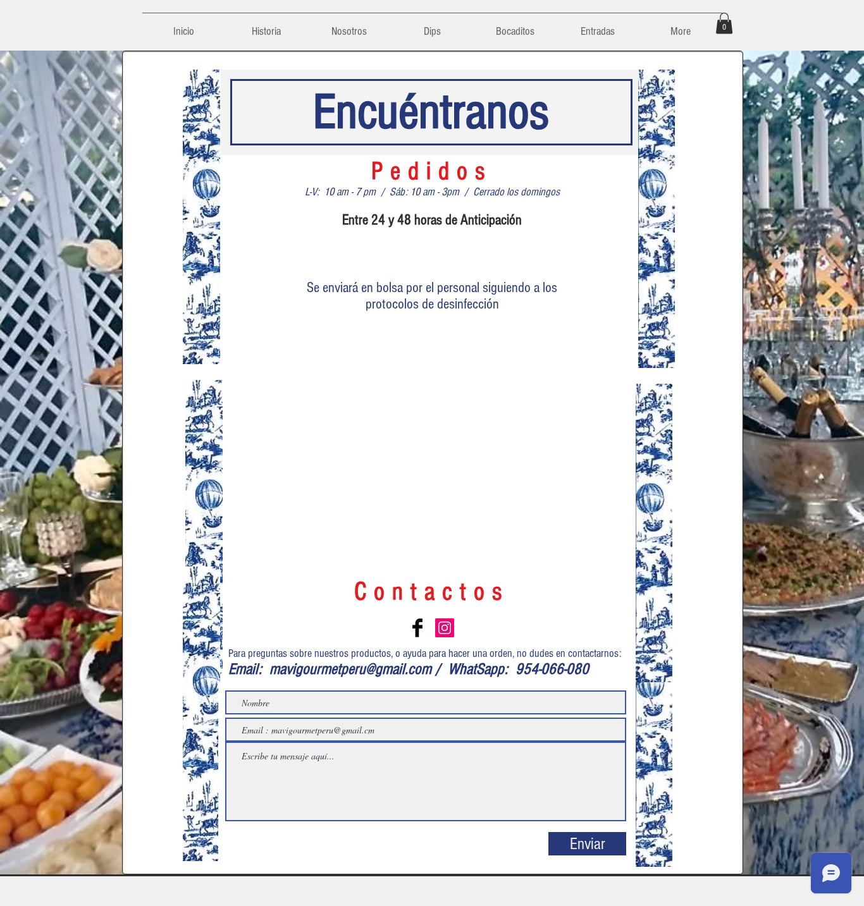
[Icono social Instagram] (444, 627)
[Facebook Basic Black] (417, 627)
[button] (724, 23)
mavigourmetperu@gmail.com (350, 669)
